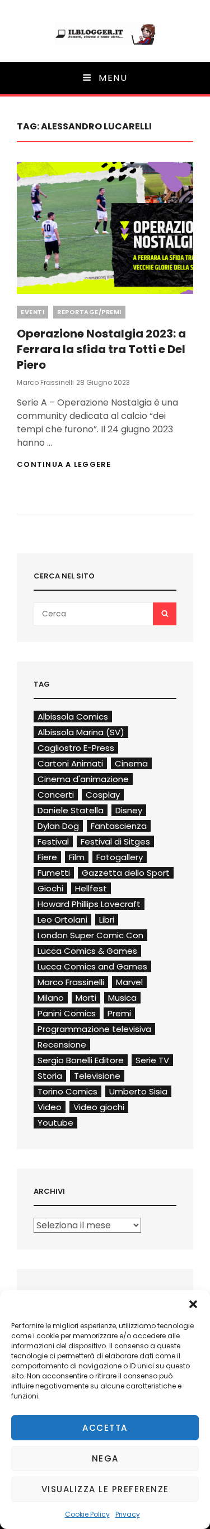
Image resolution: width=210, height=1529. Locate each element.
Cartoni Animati (70, 763)
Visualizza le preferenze (105, 1489)
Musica (122, 998)
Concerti (56, 794)
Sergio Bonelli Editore (81, 1060)
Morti (86, 998)
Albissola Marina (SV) (81, 732)
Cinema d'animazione (83, 779)
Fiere (47, 857)
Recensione (62, 1044)
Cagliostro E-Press (76, 748)
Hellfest (91, 888)
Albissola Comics (73, 716)
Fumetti (54, 873)
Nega (105, 1458)
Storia (50, 1076)
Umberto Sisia (138, 1091)
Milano (51, 998)
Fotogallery (119, 857)
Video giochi (98, 1107)
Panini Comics (67, 1013)
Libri (106, 919)
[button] (193, 1304)
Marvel (129, 982)
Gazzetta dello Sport (126, 873)
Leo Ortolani (62, 919)
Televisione (97, 1076)
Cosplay (103, 794)
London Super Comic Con (90, 935)
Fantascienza (119, 826)
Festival (53, 841)
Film (77, 857)
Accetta (105, 1428)
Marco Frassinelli (45, 382)
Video (50, 1107)
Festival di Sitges (115, 841)
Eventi (32, 311)
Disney (128, 810)
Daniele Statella (71, 810)
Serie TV (152, 1060)
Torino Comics (67, 1091)
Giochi (50, 888)
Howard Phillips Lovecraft (89, 904)
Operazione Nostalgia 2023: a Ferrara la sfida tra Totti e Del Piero (101, 349)
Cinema (131, 763)
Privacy (127, 1514)
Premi (119, 1013)
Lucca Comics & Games (87, 951)
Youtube (55, 1122)
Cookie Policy (87, 1514)
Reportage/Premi (89, 311)
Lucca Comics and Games (92, 966)
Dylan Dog (58, 826)
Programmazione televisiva (94, 1029)
